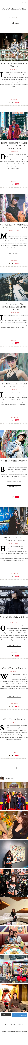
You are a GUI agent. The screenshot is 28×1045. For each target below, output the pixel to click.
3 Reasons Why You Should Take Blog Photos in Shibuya (14, 307)
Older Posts (20, 768)
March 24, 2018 (14, 151)
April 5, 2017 (14, 463)
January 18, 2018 (14, 312)
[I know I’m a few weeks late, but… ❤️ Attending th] (14, 796)
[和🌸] (14, 998)
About (13, 1024)
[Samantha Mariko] (14, 8)
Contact (20, 1024)
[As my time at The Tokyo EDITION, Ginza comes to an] (14, 911)
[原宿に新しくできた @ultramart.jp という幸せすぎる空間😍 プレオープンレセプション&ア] (14, 883)
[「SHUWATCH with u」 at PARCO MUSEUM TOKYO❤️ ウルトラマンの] (14, 854)
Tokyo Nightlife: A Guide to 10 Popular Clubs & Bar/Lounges (14, 145)
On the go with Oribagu (14, 460)
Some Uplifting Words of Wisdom (14, 65)
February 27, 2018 (14, 230)
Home (6, 1024)
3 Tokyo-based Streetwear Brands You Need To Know (14, 226)
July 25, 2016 (14, 671)
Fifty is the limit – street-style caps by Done (14, 385)
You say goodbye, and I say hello (14, 618)
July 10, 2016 (14, 722)
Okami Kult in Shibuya (14, 668)
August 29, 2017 (14, 389)
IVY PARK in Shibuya (14, 719)
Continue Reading (14, 92)
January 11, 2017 (14, 622)
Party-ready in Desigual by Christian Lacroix (14, 538)
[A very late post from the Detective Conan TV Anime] (14, 969)
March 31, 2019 (14, 69)
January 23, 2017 (14, 543)
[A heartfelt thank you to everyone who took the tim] (14, 825)
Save (18, 102)
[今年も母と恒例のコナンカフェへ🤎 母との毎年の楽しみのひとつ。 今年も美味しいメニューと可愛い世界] (14, 940)
